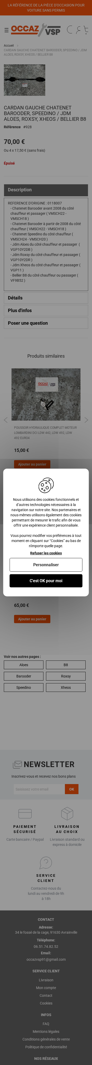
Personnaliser (46, 564)
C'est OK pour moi (46, 580)
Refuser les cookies (46, 553)
